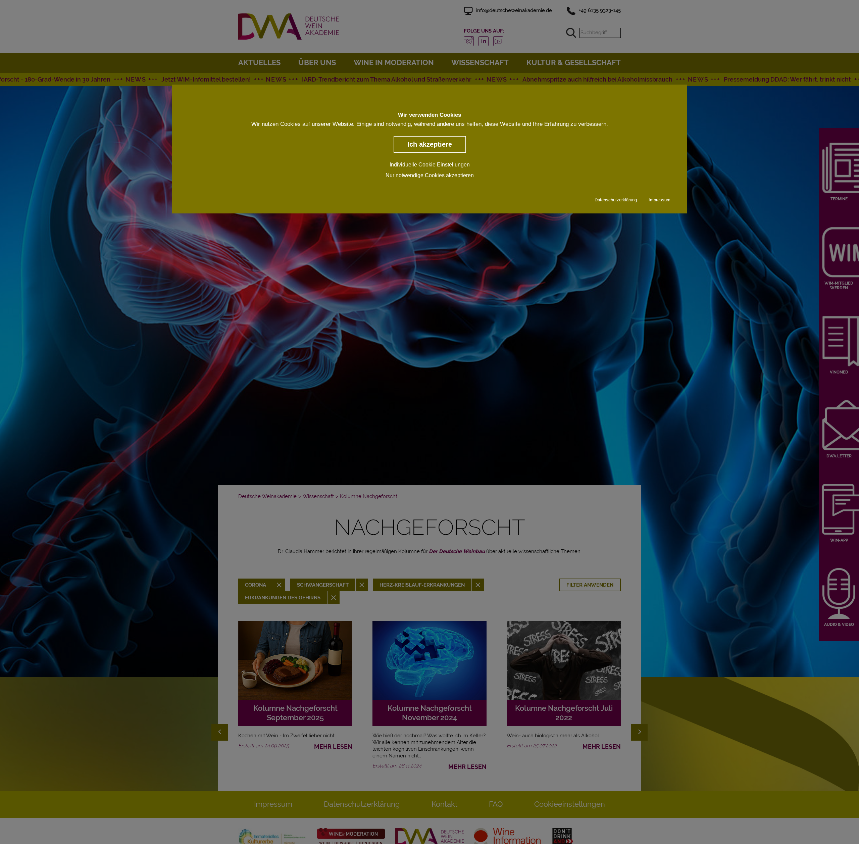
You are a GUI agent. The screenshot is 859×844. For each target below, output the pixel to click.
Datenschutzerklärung (616, 199)
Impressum (659, 199)
